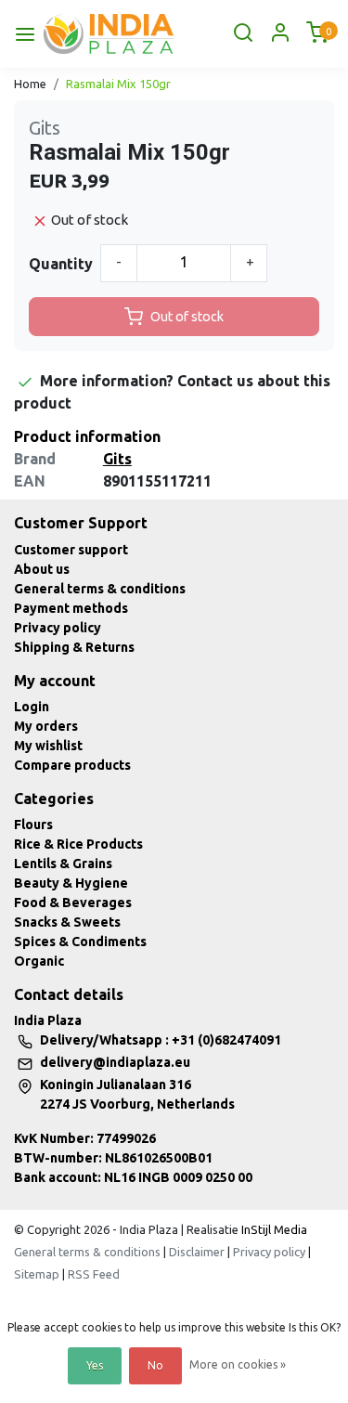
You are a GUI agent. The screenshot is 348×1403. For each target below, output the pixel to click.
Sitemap (36, 1273)
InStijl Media (272, 1229)
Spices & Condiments (80, 941)
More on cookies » (237, 1364)
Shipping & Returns (74, 647)
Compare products (72, 765)
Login (31, 706)
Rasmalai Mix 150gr (118, 83)
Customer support (71, 549)
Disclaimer (197, 1251)
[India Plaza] (109, 34)
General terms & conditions (100, 588)
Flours (33, 824)
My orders (46, 726)
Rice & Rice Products (78, 844)
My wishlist (48, 745)
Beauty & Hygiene (71, 883)
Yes (94, 1365)
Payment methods (71, 608)
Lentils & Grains (63, 863)
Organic (39, 961)
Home (30, 83)
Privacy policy (57, 627)
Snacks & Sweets (67, 922)
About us (42, 569)
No (155, 1365)
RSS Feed (94, 1273)
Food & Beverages (73, 902)
